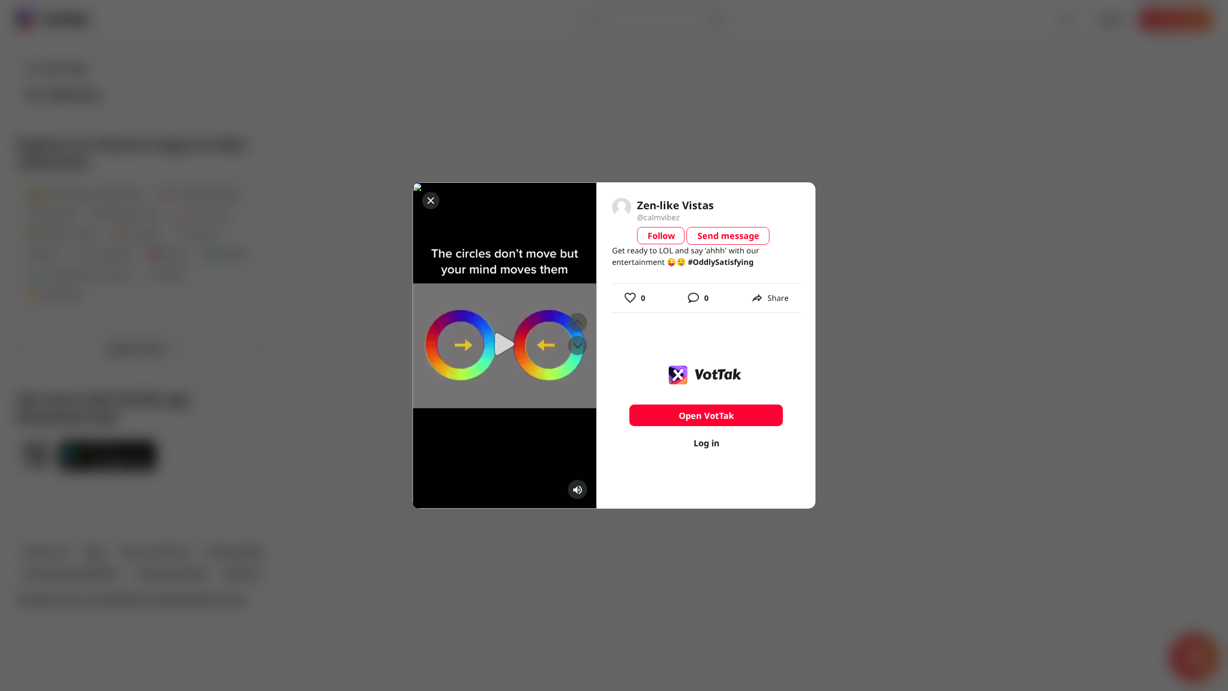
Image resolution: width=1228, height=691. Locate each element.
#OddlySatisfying (721, 262)
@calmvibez (658, 217)
